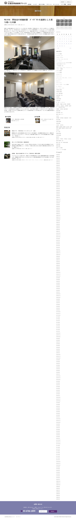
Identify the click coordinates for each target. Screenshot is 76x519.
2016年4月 (58, 347)
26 (68, 43)
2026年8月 (58, 154)
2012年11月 (58, 420)
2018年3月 (58, 309)
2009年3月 (58, 497)
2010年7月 (58, 470)
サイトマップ (18, 516)
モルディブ (58, 80)
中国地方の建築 (59, 89)
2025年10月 (58, 168)
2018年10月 (58, 297)
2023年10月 (58, 201)
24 (64, 43)
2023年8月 (58, 204)
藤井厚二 (57, 137)
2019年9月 (58, 277)
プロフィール (48, 4)
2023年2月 (58, 211)
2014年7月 (58, 384)
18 (66, 41)
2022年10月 (58, 218)
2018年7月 (58, 302)
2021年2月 (58, 247)
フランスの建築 (59, 70)
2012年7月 (58, 427)
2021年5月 (58, 243)
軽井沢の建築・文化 (59, 140)
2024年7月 (58, 186)
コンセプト (35, 4)
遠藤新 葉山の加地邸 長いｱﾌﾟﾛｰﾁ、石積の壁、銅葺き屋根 (26, 153)
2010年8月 (58, 468)
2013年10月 (58, 400)
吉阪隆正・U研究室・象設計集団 (62, 109)
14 (57, 41)
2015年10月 (58, 358)
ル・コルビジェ (59, 86)
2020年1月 (58, 270)
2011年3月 (58, 456)
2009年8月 (58, 488)
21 (57, 43)
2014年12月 (58, 375)
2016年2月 (58, 350)
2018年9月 (58, 299)
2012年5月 (58, 431)
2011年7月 (58, 449)
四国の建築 (58, 110)
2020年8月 (58, 258)
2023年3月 (58, 210)
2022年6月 (58, 224)
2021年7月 (58, 240)
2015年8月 (58, 361)
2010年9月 (58, 466)
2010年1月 (58, 479)
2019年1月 (58, 292)
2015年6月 (58, 365)
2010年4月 (58, 474)
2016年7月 (58, 342)
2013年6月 (58, 408)
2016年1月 (58, 352)
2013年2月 (58, 415)
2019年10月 (58, 276)
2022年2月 (58, 229)
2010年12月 (58, 461)
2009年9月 (58, 486)
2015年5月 (58, 367)
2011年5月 (58, 452)
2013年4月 (58, 411)
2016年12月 (58, 333)
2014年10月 (58, 379)
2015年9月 (58, 359)
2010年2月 (58, 477)
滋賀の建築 (58, 123)
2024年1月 (58, 197)
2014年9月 (58, 381)
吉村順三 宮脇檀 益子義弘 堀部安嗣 (63, 104)
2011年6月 (58, 450)
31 (64, 45)
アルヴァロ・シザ (59, 55)
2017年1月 (58, 331)
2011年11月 (58, 441)
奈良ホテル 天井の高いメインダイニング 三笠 (23, 130)
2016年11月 (58, 334)
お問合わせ (69, 1)
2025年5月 (58, 176)
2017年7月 (58, 320)
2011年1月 (58, 459)
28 (57, 45)
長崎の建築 (58, 144)
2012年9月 (58, 424)
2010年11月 (58, 463)
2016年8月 (58, 340)
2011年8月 (58, 447)
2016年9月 (58, 338)
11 (66, 39)
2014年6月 (58, 386)
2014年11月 (58, 377)
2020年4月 (58, 265)
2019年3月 (58, 288)
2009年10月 (58, 484)
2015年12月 (58, 354)
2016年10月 (58, 336)
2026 (64, 18)
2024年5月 (58, 190)
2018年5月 (58, 306)
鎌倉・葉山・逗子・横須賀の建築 (62, 142)
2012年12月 (58, 418)
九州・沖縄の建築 (59, 93)
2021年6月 (58, 242)
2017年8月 (58, 318)
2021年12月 (58, 233)
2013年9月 (58, 402)
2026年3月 (58, 163)
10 (64, 39)
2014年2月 (58, 393)
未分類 (57, 116)
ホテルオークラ (59, 74)
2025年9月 (58, 170)
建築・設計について (22, 24)
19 (68, 41)
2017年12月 (58, 311)
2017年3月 (58, 327)
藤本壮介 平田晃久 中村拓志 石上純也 (63, 138)
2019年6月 (58, 283)
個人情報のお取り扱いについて (10, 516)
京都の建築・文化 (59, 95)
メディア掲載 (63, 4)
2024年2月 (58, 195)
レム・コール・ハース (60, 88)
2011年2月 (58, 458)
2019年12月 (58, 272)
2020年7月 (58, 259)
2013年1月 (58, 416)
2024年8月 (58, 185)
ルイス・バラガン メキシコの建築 (62, 84)
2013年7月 (58, 406)
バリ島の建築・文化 (59, 65)
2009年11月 (58, 483)
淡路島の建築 (58, 121)
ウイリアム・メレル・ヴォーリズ (62, 59)
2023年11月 (58, 199)
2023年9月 (58, 202)
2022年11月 (58, 217)
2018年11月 (58, 295)
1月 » (70, 48)
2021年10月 (58, 236)
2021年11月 (58, 235)
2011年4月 (58, 454)
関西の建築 (58, 145)
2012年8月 (58, 425)
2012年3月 (58, 434)
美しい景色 (58, 131)
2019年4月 (58, 286)
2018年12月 (58, 293)
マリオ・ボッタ (59, 76)
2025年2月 (58, 179)
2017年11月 (58, 313)
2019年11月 (58, 274)
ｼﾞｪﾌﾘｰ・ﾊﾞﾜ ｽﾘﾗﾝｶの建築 (61, 149)
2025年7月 (58, 172)
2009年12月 (58, 481)
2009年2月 (58, 499)
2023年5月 (58, 206)
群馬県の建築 (58, 133)
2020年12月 (58, 251)
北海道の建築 (58, 98)
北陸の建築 (58, 100)
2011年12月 (58, 440)
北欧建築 (57, 96)
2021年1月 (58, 249)
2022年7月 (58, 222)
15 (59, 41)
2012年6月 (58, 429)
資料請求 (62, 1)
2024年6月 (58, 188)
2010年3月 (58, 475)
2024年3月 (58, 193)
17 (64, 41)
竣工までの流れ (42, 4)
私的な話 (57, 129)
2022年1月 (58, 231)
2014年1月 (58, 395)
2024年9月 (58, 183)
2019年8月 (58, 279)
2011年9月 (58, 445)
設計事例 (29, 4)
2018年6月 (58, 304)
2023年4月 (58, 208)
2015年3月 (58, 370)
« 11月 (58, 48)
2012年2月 (58, 436)
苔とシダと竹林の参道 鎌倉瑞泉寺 (20, 142)
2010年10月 (58, 465)
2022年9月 (58, 220)
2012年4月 (58, 433)
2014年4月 (58, 390)
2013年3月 (58, 413)
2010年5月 (58, 472)
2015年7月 (58, 363)
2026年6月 (58, 158)
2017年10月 (58, 315)
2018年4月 (58, 308)
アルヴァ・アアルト (59, 57)
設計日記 (69, 4)
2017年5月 (58, 324)
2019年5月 (58, 284)
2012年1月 (58, 438)
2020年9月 (58, 256)
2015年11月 (58, 356)
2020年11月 (58, 252)
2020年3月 (58, 267)
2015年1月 (58, 374)
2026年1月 (58, 167)
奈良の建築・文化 (34, 137)
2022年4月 (58, 227)
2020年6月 (58, 261)
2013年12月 (58, 397)
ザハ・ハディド (59, 60)
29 (59, 45)
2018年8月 (58, 300)
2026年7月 (58, 156)
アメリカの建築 (59, 53)
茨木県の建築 (58, 135)
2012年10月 (58, 422)
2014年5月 (58, 388)
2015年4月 (58, 368)
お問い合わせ (42, 511)
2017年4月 (58, 325)
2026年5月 (58, 160)
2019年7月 (58, 281)
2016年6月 (58, 343)
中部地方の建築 (28, 137)
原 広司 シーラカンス (60, 102)
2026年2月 (58, 165)
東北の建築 (58, 119)
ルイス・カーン (59, 82)
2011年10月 (58, 443)
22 (59, 43)
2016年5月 (58, 345)
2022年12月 (58, 215)
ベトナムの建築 (59, 72)
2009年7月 (58, 490)
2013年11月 (58, 399)
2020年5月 (58, 263)
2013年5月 (58, 409)
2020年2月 (58, 268)
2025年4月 (58, 177)
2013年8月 (58, 404)
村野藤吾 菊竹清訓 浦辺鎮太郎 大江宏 (63, 117)
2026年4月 (58, 161)
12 (68, 39)
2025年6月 (58, 174)
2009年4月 (58, 495)
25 (66, 43)
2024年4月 (58, 192)
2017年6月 (58, 322)
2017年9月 (58, 317)
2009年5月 (58, 493)
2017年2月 (58, 329)
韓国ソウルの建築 (59, 147)
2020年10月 (58, 254)
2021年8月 (58, 238)
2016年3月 (58, 349)
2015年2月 (58, 372)
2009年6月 (58, 491)
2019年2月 (58, 290)
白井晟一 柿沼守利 (59, 125)
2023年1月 (58, 213)
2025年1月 (58, 181)
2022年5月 (58, 226)
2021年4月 (58, 245)
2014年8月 (58, 383)
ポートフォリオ (56, 4)
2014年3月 (58, 392)
